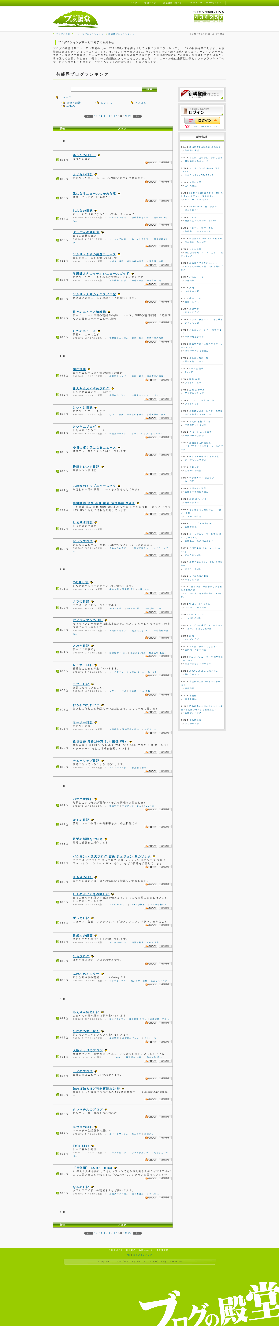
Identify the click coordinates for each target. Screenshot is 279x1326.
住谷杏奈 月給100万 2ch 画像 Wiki (100, 741)
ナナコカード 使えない (201, 478)
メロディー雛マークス (201, 228)
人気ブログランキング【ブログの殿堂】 (138, 1261)
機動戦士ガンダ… (119, 338)
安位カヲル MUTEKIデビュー (205, 239)
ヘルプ (134, 3)
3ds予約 (149, 806)
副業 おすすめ (197, 390)
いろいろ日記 (192, 323)
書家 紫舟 (138, 338)
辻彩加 (133, 691)
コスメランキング (142, 1255)
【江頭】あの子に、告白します (206, 158)
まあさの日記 (83, 877)
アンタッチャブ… (155, 434)
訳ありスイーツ (159, 981)
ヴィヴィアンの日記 (88, 620)
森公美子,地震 (138, 653)
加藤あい (149, 1134)
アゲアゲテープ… (131, 806)
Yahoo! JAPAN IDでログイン (206, 126)
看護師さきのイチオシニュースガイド (101, 273)
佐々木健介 (138, 1194)
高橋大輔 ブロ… (159, 1019)
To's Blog (81, 1145)
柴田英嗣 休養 (157, 414)
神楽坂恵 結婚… (135, 1057)
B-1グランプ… (118, 1019)
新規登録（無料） (172, 3)
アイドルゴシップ (194, 393)
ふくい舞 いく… (118, 904)
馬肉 (191, 288)
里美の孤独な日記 (194, 435)
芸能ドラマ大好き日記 (197, 492)
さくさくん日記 (193, 569)
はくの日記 (81, 819)
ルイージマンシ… (119, 1134)
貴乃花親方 (195, 720)
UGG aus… (116, 1057)
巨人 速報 (145, 691)
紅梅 (191, 636)
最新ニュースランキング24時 (201, 221)
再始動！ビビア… (119, 631)
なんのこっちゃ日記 (195, 242)
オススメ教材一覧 (198, 358)
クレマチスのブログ (88, 1109)
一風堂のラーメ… (141, 395)
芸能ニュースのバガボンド (199, 541)
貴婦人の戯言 (83, 935)
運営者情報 (162, 1250)
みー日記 (190, 481)
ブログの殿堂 (63, 34)
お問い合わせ (146, 1250)
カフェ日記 (81, 684)
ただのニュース (84, 330)
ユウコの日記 (83, 1126)
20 (130, 116)
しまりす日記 (83, 522)
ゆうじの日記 (192, 580)
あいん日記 (191, 186)
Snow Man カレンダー (203, 207)
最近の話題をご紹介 (88, 839)
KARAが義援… (139, 904)
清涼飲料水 (138, 942)
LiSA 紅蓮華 (196, 369)
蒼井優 (135, 768)
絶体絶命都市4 (158, 904)
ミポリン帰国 (117, 261)
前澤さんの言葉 (197, 488)
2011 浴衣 (153, 942)
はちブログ (81, 956)
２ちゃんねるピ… (119, 548)
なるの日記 (81, 1187)
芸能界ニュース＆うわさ (198, 231)
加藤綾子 (114, 729)
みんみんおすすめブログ (91, 388)
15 (105, 116)
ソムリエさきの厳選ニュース (94, 254)
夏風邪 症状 (128, 589)
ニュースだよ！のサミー (198, 664)
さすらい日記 (83, 174)
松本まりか (195, 298)
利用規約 (131, 1250)
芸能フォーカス (193, 713)
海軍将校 (114, 806)
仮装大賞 (194, 467)
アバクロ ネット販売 (200, 432)
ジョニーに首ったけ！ (197, 199)
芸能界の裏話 (192, 150)
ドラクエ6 (137, 434)
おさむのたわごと (86, 705)
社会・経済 (73, 102)
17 (115, 116)
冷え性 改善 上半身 (200, 421)
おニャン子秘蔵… (119, 239)
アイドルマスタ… (119, 768)
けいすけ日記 (83, 407)
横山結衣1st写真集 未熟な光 (205, 147)
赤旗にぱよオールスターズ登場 (206, 411)
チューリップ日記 (86, 760)
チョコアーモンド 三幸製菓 (204, 457)
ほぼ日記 (190, 280)
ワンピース (150, 1038)
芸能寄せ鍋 (191, 527)
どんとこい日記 (193, 555)
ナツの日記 (81, 601)
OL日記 (189, 372)
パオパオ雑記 (83, 799)
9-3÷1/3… (153, 1194)
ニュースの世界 (193, 516)
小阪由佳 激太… (119, 395)
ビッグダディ (117, 672)
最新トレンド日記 (86, 466)
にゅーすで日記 (193, 471)
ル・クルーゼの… (119, 942)
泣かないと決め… (136, 414)
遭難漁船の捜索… (136, 261)
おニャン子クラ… (141, 239)
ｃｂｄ (193, 217)
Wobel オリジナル (199, 604)
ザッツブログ (83, 541)
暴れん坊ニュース (194, 361)
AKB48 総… (117, 608)
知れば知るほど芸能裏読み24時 (96, 1088)
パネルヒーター (197, 277)
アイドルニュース (194, 383)
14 (101, 116)
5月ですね (144, 589)
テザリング (150, 729)
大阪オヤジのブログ (88, 1050)
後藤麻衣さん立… (141, 217)
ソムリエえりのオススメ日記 (94, 294)
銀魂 (144, 768)
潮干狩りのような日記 (197, 351)
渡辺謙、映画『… (158, 261)
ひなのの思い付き (86, 1031)
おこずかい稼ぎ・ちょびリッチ (206, 625)
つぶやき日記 (192, 291)
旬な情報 (79, 369)
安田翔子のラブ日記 (195, 650)
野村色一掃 (138, 280)
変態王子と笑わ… (131, 729)
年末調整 (114, 1038)
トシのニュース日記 (195, 607)
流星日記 (190, 688)
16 (110, 116)
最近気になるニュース (197, 161)
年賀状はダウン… (131, 1038)
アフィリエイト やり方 (201, 400)
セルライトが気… (119, 217)
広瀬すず (194, 309)
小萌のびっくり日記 (195, 425)
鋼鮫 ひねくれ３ (198, 499)
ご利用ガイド (116, 1250)
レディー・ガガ (118, 691)
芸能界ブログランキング (121, 34)
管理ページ (150, 3)
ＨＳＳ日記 (191, 699)
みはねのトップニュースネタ (94, 485)
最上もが (136, 1134)
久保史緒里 (195, 182)
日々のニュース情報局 (89, 311)
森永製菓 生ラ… (138, 1019)
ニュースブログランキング (89, 34)
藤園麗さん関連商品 (200, 443)
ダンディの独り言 (86, 232)
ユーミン (153, 672)
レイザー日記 (83, 665)
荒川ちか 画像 (139, 981)
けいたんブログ (84, 426)
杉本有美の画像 (155, 338)
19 (125, 116)
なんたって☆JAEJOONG (199, 175)
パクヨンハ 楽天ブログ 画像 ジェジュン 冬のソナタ (112, 856)
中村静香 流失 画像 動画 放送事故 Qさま (104, 503)
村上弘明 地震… (158, 653)
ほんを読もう (192, 210)
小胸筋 (193, 696)
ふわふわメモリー (86, 973)
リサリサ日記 (192, 312)
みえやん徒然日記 (86, 1012)
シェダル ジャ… (136, 672)
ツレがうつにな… (154, 608)
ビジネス (106, 102)
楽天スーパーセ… (119, 1194)
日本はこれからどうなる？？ (204, 646)
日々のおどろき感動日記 (91, 894)
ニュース (66, 97)
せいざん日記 (192, 639)
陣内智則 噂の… (156, 1057)
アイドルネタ (192, 404)
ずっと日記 (81, 918)
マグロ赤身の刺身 (198, 576)
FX (128, 1255)
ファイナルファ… (141, 1153)
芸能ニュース (192, 302)
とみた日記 (81, 645)
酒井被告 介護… (119, 280)
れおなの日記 (83, 210)
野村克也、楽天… (156, 280)
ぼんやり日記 (192, 723)
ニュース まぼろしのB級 (198, 629)
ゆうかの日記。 (84, 155)
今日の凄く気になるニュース (94, 447)
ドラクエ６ (160, 395)
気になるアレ (192, 674)
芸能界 (70, 106)
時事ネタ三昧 (192, 502)
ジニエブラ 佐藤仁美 (200, 523)
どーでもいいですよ (195, 460)
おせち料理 (195, 249)
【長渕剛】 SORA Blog (92, 1167)
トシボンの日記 (193, 618)
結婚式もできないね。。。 (203, 263)
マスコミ (141, 102)
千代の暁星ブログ (194, 337)
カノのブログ (83, 1071)
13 (96, 116)
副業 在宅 (194, 379)
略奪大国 (114, 589)
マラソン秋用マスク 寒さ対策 (206, 319)
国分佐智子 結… (118, 653)
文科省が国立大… (141, 548)
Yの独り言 (81, 582)
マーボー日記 (83, 722)
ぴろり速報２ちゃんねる (198, 414)
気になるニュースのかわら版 (94, 193)
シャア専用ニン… (119, 1153)
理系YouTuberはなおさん (203, 671)
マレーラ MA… (119, 981)
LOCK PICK (196, 615)
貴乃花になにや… (141, 631)
